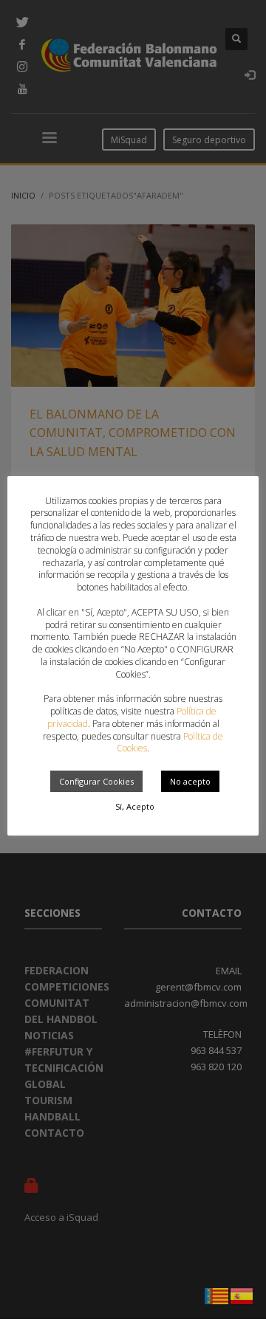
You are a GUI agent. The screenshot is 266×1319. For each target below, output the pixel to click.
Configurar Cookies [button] (96, 781)
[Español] (242, 1294)
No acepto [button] (190, 781)
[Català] (217, 1294)
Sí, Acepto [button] (134, 806)
